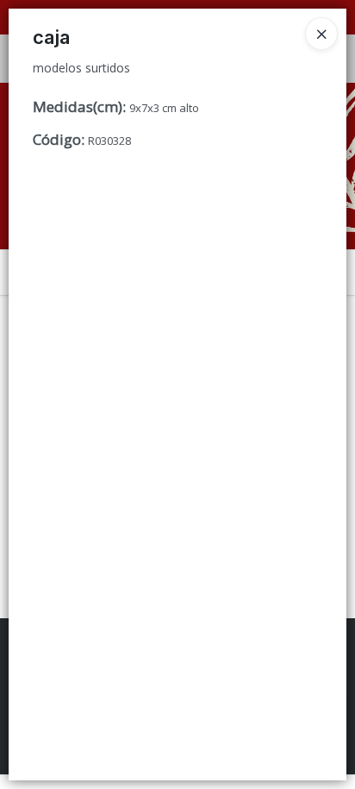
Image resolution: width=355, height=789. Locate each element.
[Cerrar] (321, 33)
